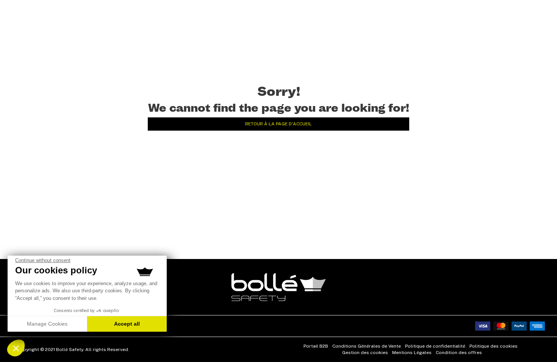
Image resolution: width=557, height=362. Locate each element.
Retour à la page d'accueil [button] (278, 123)
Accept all (127, 324)
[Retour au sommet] (539, 343)
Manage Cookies (47, 324)
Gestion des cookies (365, 352)
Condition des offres (459, 352)
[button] (16, 348)
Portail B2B (316, 346)
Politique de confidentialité (435, 346)
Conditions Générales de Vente (366, 346)
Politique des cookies (493, 346)
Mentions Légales (412, 352)
